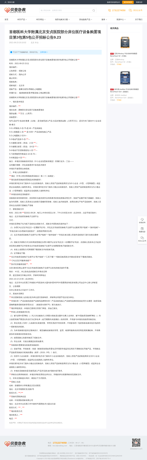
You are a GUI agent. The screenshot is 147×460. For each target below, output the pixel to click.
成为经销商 (128, 2)
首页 (6, 19)
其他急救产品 (84, 19)
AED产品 (21, 19)
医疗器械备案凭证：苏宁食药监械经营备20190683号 (41, 456)
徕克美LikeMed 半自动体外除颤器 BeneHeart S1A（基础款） (124, 90)
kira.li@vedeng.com (60, 446)
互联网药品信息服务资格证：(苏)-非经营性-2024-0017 (56, 453)
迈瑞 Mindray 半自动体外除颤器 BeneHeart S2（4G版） (123, 55)
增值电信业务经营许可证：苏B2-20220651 (73, 456)
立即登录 (43, 52)
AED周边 (40, 19)
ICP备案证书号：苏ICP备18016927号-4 (98, 458)
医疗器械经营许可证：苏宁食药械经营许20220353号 (91, 453)
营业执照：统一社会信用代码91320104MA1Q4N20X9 (105, 456)
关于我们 (138, 19)
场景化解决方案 (61, 19)
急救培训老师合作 (113, 2)
